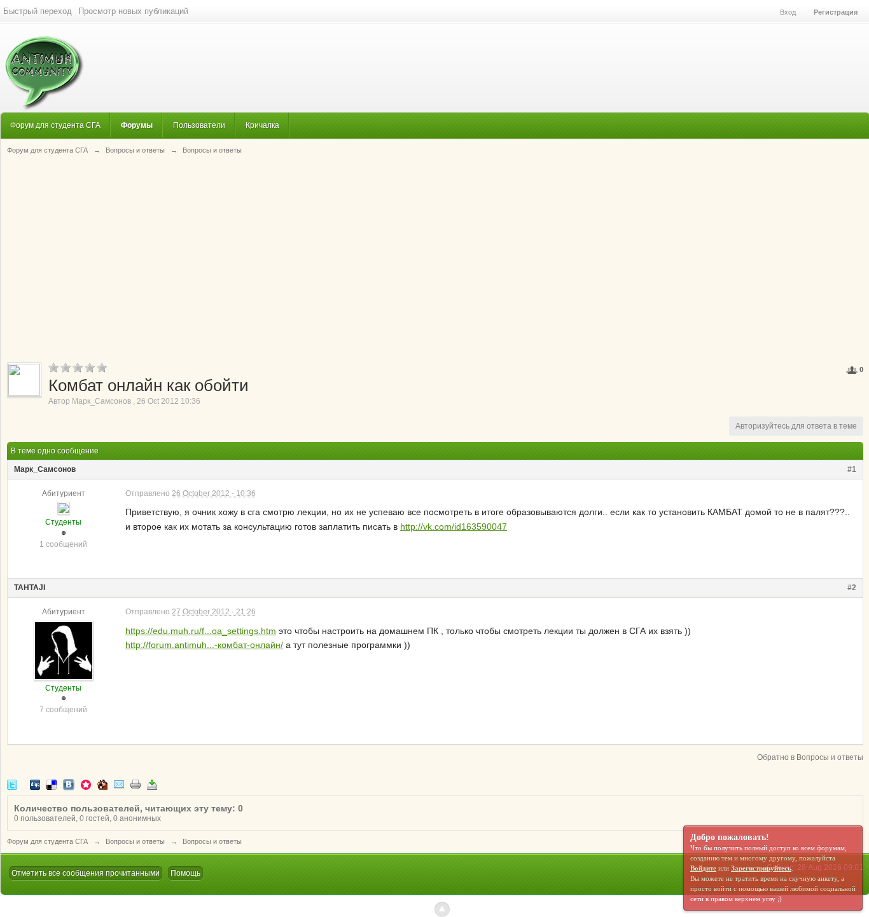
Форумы (137, 125)
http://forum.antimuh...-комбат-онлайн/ (204, 645)
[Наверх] (442, 909)
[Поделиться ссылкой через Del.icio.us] (51, 784)
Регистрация (836, 12)
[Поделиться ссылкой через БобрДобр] (102, 784)
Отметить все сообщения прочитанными (85, 873)
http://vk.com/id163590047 (453, 526)
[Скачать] (152, 784)
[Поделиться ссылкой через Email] (119, 784)
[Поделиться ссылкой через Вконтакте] (68, 784)
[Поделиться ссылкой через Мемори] (86, 784)
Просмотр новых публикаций (133, 11)
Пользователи (199, 125)
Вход (788, 12)
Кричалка (262, 125)
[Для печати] (135, 784)
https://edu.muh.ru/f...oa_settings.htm (200, 631)
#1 (851, 469)
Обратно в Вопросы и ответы (810, 757)
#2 (851, 587)
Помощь (185, 873)
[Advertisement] (435, 258)
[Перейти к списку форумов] (42, 66)
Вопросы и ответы (135, 841)
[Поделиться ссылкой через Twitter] (12, 784)
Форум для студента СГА (55, 125)
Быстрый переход (37, 11)
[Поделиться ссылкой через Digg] (35, 784)
